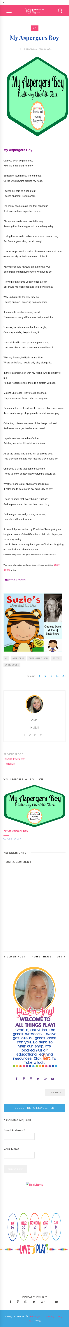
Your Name (11, 1149)
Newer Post (53, 957)
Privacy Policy (34, 1297)
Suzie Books (12, 665)
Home (36, 957)
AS (34, 28)
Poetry (56, 658)
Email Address (14, 1130)
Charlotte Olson (38, 658)
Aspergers (18, 658)
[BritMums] (34, 1184)
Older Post (16, 957)
